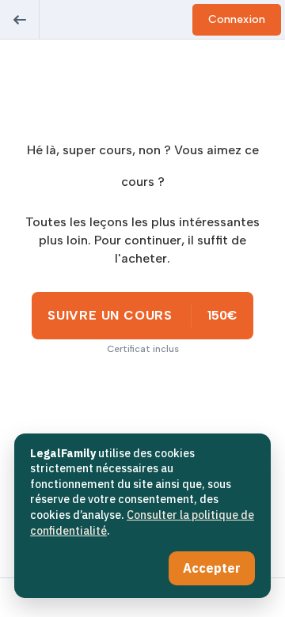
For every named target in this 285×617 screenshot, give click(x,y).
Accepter (212, 568)
